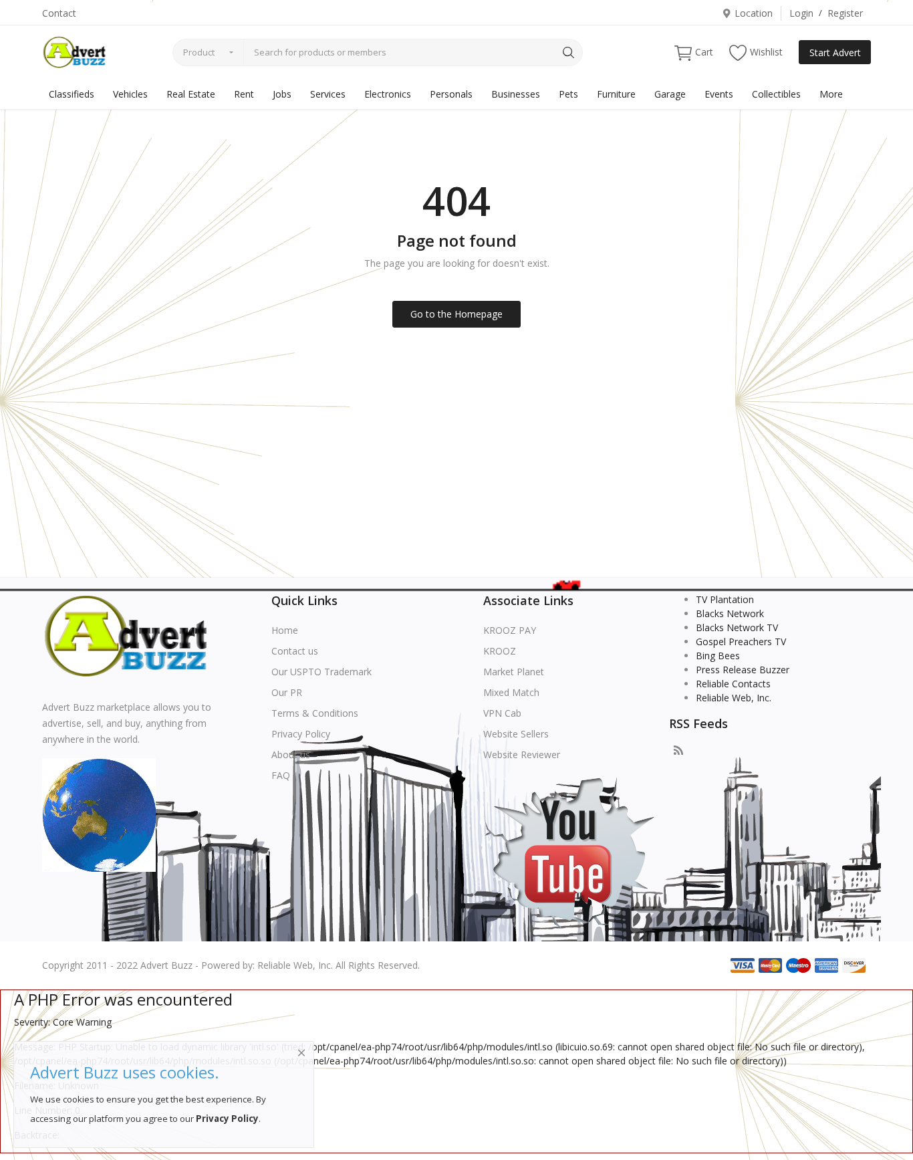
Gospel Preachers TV (741, 641)
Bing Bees (718, 655)
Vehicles (130, 94)
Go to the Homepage (456, 314)
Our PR (286, 692)
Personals (451, 94)
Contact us (294, 651)
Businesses (515, 94)
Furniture (616, 94)
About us (290, 754)
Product (199, 52)
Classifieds (71, 94)
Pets (568, 94)
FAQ (280, 775)
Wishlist (766, 51)
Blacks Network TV (737, 627)
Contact (59, 13)
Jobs (282, 94)
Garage (670, 94)
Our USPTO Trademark (321, 671)
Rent (244, 94)
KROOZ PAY (509, 630)
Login (801, 13)
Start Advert (835, 52)
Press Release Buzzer (742, 669)
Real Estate (190, 94)
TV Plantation (725, 599)
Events (718, 94)
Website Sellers (516, 733)
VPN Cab (502, 713)
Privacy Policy (300, 733)
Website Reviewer (521, 754)
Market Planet (513, 671)
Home (284, 630)
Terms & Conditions (314, 713)
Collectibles (776, 94)
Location (754, 13)
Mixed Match (511, 692)
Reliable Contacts (733, 683)
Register (845, 13)
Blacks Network (730, 613)
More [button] (831, 94)
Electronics (387, 94)
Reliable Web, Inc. (733, 697)
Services (328, 94)
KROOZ (499, 651)
